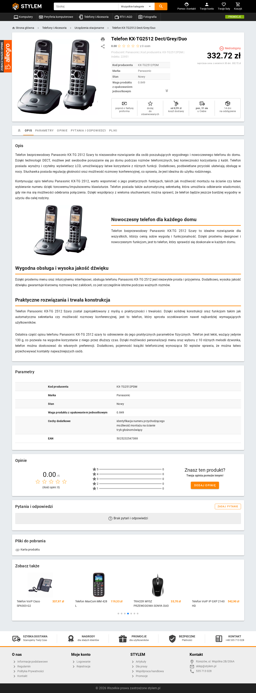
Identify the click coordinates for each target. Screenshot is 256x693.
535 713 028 (204, 671)
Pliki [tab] (113, 130)
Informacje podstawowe (32, 661)
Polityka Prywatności (30, 671)
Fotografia (150, 16)
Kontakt (22, 676)
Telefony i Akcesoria (96, 16)
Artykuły (140, 661)
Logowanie (83, 661)
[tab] (19, 130)
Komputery (25, 16)
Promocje (234, 16)
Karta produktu (30, 549)
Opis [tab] (28, 130)
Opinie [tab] (62, 130)
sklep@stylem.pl (206, 666)
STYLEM (31, 6)
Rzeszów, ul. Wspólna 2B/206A (215, 661)
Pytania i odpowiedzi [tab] (88, 130)
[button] (137, 6)
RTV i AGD (125, 16)
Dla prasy (141, 666)
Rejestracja (83, 666)
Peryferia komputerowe (58, 16)
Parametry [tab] (44, 130)
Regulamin (24, 666)
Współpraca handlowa (149, 671)
